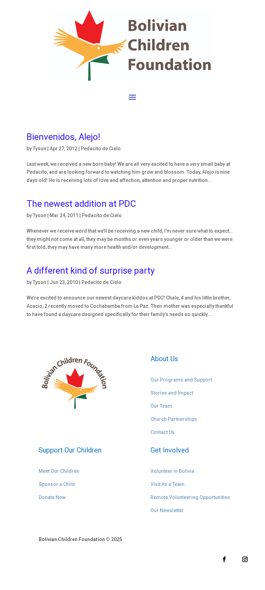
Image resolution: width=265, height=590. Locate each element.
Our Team (161, 406)
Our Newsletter (167, 510)
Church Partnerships (173, 419)
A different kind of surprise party (91, 270)
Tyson (39, 148)
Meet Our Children (59, 471)
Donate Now (52, 497)
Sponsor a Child (57, 484)
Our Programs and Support (181, 380)
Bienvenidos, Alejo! (63, 137)
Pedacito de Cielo (101, 148)
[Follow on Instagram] (245, 559)
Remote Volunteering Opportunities (190, 497)
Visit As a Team (167, 484)
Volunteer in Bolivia (172, 471)
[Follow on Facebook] (224, 559)
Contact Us (162, 432)
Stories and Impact (171, 393)
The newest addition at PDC (81, 204)
